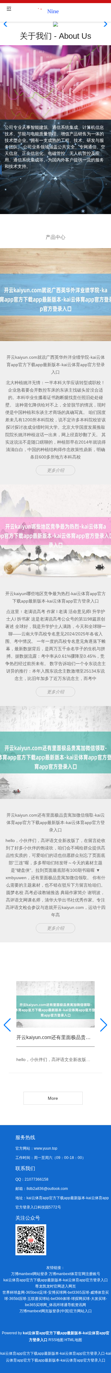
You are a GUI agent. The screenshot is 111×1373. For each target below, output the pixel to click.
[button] (104, 24)
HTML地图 (73, 1340)
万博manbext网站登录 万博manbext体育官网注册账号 (55, 1274)
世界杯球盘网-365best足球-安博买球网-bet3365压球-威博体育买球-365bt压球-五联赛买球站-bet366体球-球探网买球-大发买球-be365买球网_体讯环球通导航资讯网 (55, 1298)
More (53, 1098)
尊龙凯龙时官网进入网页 (55, 1286)
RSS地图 (56, 1340)
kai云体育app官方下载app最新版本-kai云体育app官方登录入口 (55, 1280)
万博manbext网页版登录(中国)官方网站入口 (55, 1311)
